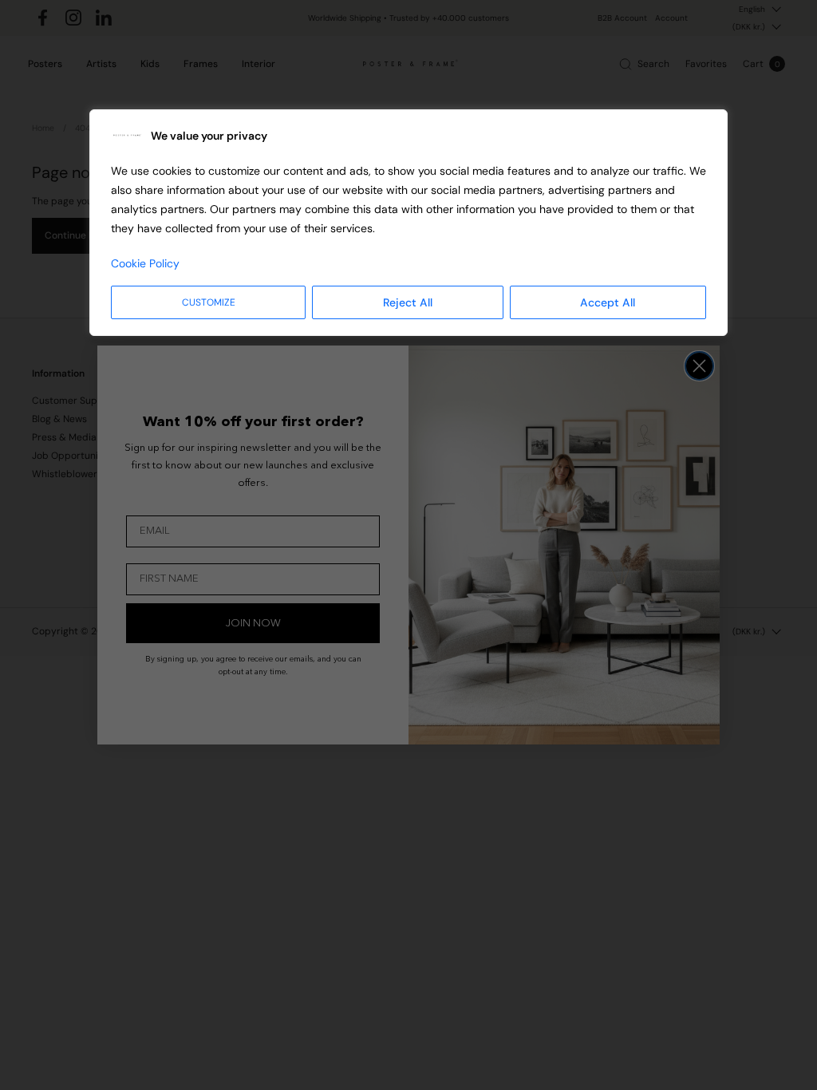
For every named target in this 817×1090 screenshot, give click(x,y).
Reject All (407, 302)
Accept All (607, 302)
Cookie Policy (145, 263)
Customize (208, 302)
